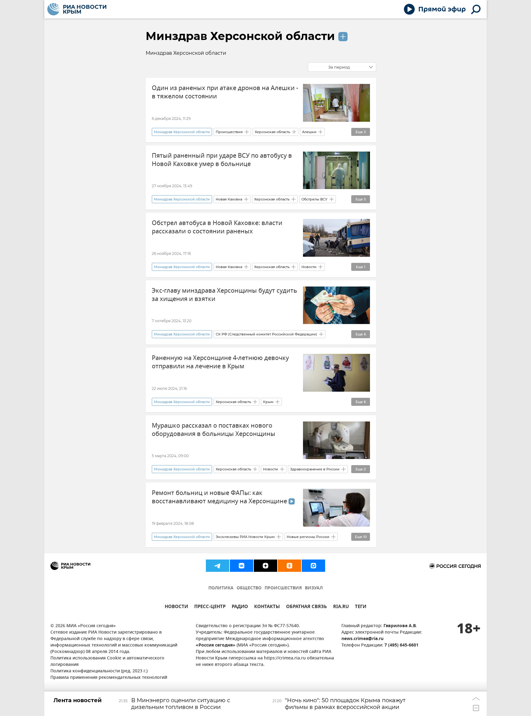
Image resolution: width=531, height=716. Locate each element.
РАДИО (240, 607)
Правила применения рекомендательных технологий (108, 677)
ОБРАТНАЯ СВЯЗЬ (306, 607)
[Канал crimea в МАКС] (313, 566)
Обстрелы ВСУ (314, 199)
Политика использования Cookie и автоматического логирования (107, 661)
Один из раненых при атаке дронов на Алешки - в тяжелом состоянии (225, 92)
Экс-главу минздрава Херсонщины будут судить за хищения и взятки (224, 295)
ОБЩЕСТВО (249, 588)
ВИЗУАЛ (314, 588)
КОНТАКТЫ (267, 607)
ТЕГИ (360, 607)
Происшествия (229, 132)
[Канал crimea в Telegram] (217, 566)
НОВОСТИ (176, 607)
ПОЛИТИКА (221, 588)
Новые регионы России (308, 537)
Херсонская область (272, 132)
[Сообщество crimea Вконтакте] (241, 566)
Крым (268, 402)
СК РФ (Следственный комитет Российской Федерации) (266, 334)
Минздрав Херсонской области (240, 36)
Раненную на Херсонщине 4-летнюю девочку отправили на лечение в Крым (220, 362)
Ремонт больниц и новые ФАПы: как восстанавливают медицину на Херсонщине (220, 497)
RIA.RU (341, 607)
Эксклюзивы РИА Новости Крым (245, 537)
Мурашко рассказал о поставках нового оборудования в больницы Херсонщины (213, 429)
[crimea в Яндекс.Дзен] (265, 566)
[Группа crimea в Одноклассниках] (289, 566)
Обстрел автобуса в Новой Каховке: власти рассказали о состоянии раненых (217, 227)
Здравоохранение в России (315, 469)
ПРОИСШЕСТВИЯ (283, 588)
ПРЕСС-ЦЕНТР (210, 607)
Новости (309, 267)
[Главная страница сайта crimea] (76, 9)
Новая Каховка (229, 199)
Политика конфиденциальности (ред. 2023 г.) (99, 671)
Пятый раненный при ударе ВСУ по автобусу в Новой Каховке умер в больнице (222, 160)
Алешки (309, 132)
